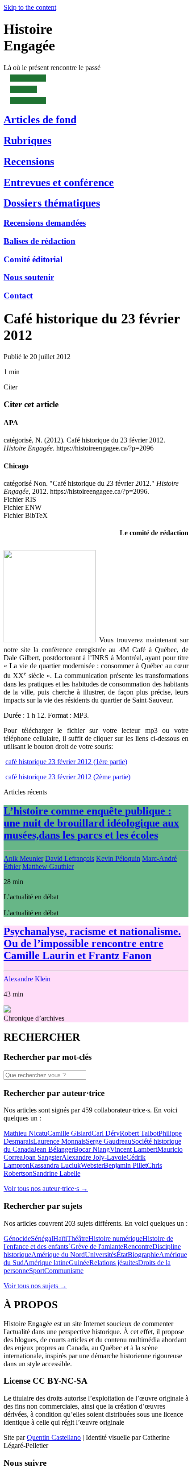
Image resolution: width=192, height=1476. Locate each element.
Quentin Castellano (54, 1437)
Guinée (79, 1262)
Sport (36, 1270)
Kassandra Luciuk (55, 1165)
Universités (101, 1254)
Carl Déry (106, 1133)
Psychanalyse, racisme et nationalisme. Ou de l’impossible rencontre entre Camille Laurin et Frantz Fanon (92, 943)
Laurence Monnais (59, 1141)
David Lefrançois (69, 858)
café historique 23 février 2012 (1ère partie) (66, 761)
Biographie (143, 1254)
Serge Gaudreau (108, 1141)
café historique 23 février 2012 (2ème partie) (67, 777)
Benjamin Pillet (125, 1165)
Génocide (17, 1238)
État (122, 1254)
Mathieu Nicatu (25, 1133)
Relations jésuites (113, 1262)
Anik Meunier (23, 858)
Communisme (63, 1270)
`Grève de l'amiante (95, 1246)
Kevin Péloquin (118, 858)
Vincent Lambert (133, 1149)
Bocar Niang (92, 1149)
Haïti (60, 1238)
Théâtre (77, 1238)
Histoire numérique (115, 1238)
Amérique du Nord (58, 1254)
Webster (92, 1165)
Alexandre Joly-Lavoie (94, 1157)
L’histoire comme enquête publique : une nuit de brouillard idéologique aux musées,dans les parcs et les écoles (91, 823)
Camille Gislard (69, 1133)
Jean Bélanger (54, 1149)
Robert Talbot (139, 1133)
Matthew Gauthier (48, 866)
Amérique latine (46, 1262)
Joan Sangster (42, 1157)
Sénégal (42, 1238)
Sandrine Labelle (56, 1173)
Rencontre (137, 1246)
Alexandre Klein (27, 979)
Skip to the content (30, 7)
